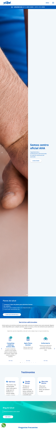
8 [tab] (35, 362)
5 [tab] (29, 362)
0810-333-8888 (40, 7)
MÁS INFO (8, 416)
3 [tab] (24, 362)
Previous (1, 348)
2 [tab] (22, 362)
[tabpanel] (10, 348)
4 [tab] (27, 362)
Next (54, 348)
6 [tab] (31, 362)
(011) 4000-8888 (28, 7)
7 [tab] (33, 362)
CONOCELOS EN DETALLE (11, 314)
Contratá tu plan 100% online (41, 171)
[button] (1, 152)
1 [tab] (20, 362)
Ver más (11, 360)
